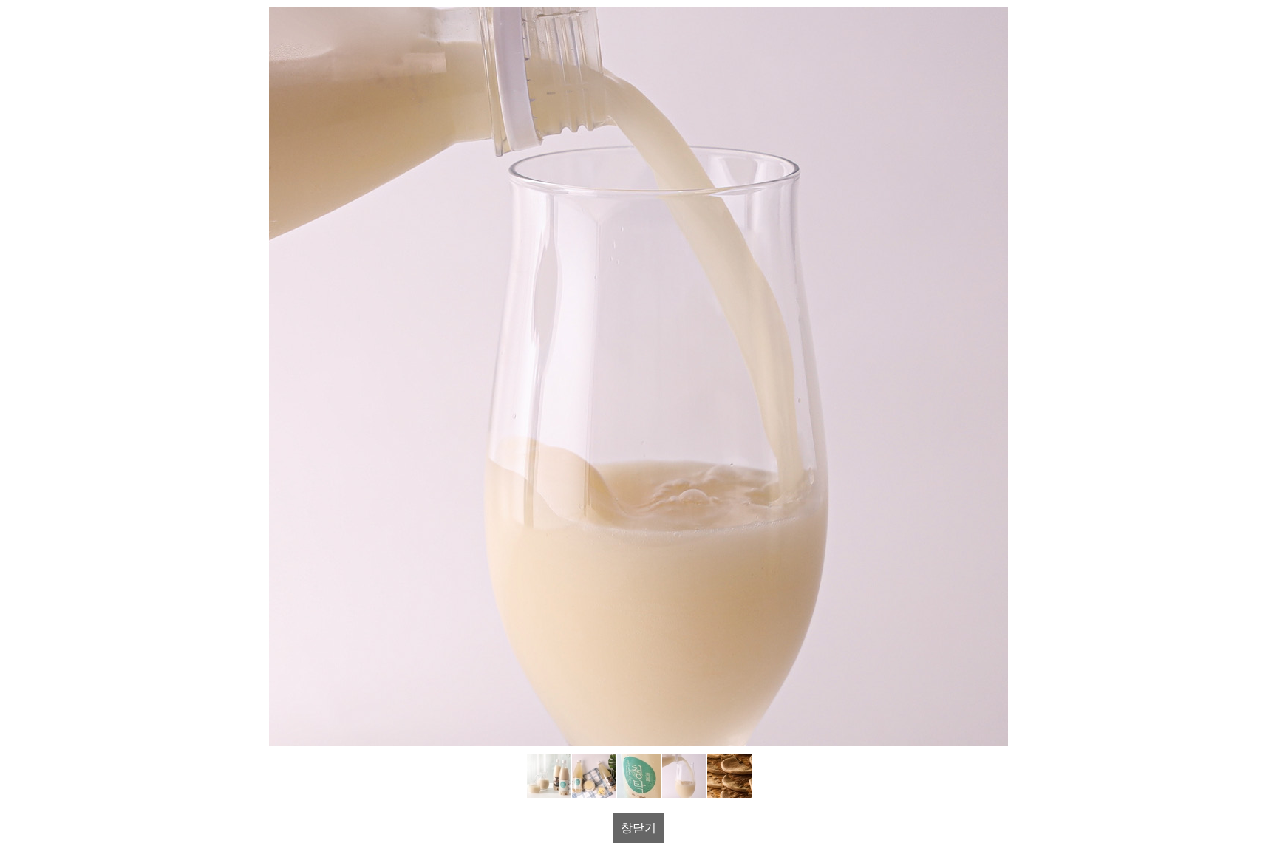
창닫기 (638, 828)
